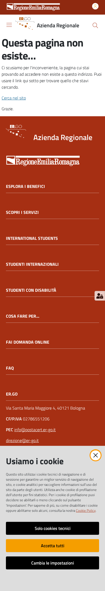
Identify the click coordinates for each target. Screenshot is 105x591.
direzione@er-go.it (22, 440)
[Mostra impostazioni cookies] (99, 296)
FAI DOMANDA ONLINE (27, 342)
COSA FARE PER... (22, 316)
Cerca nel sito (14, 98)
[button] (95, 25)
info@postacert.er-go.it (35, 429)
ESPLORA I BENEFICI (25, 186)
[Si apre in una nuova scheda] (52, 159)
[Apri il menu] (9, 25)
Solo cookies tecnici (53, 528)
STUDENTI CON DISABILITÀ (31, 290)
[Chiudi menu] (85, 10)
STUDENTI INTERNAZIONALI (32, 264)
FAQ (10, 368)
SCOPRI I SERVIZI (22, 212)
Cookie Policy (86, 510)
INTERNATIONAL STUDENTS (32, 238)
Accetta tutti (52, 545)
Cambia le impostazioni (52, 563)
